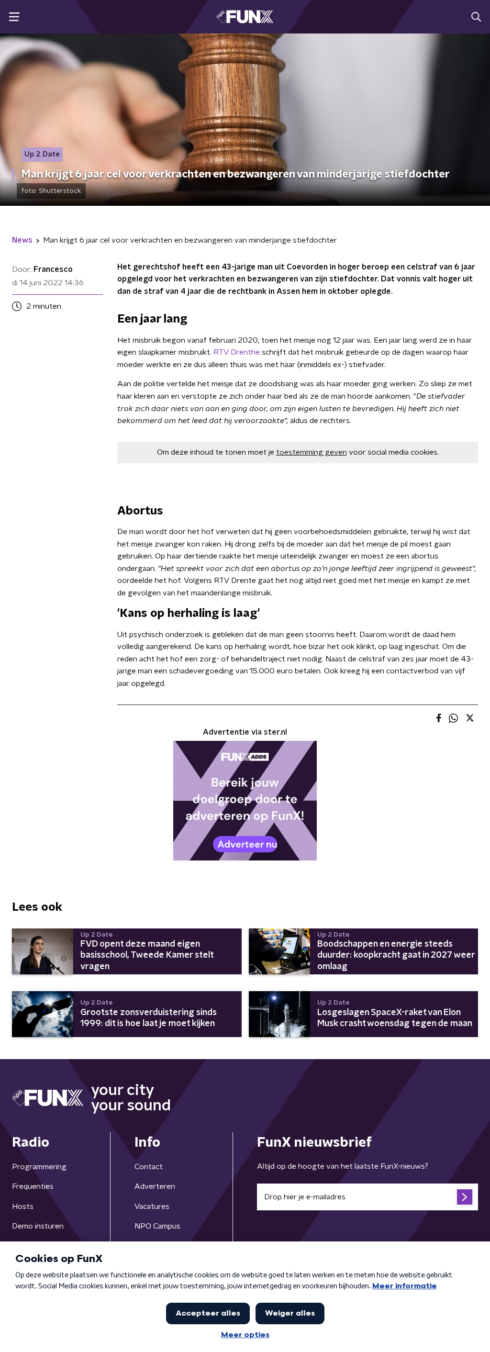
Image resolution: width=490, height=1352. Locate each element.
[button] (14, 17)
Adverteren (154, 1186)
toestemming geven (311, 452)
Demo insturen (38, 1226)
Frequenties (33, 1186)
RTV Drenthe (236, 352)
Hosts (22, 1206)
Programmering (39, 1167)
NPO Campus (157, 1226)
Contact (148, 1167)
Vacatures (151, 1206)
